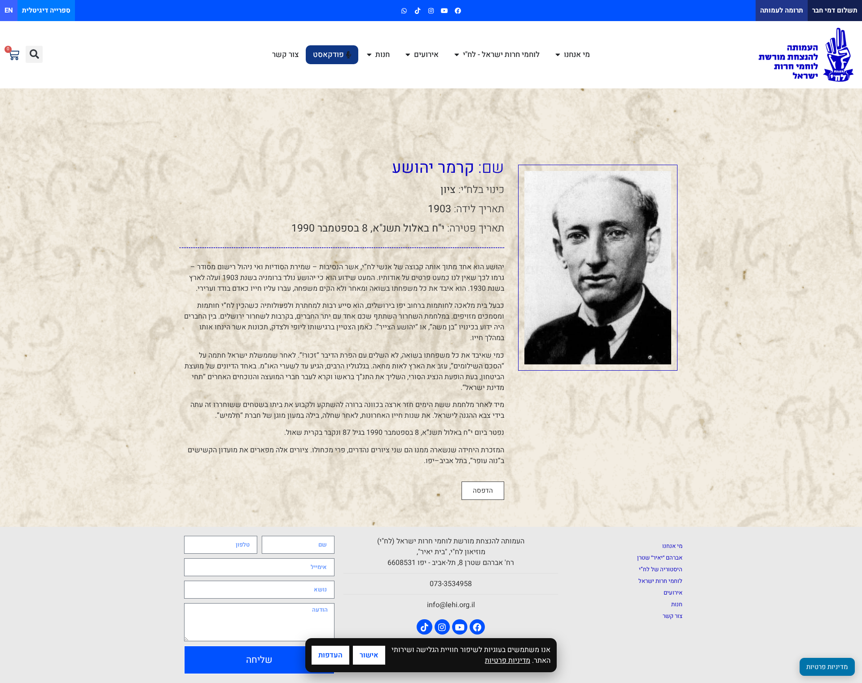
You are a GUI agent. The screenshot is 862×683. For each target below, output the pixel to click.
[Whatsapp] (403, 10)
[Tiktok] (417, 10)
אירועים (673, 592)
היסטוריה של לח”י (660, 569)
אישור (369, 655)
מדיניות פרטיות (507, 660)
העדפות (330, 655)
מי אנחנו (672, 546)
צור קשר (672, 616)
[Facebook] (458, 10)
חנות (676, 604)
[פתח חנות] (369, 55)
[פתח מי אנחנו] (558, 55)
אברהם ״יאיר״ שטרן (659, 557)
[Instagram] (430, 10)
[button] (34, 54)
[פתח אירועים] (408, 55)
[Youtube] (444, 10)
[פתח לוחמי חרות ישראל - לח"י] (457, 55)
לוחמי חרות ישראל (660, 581)
